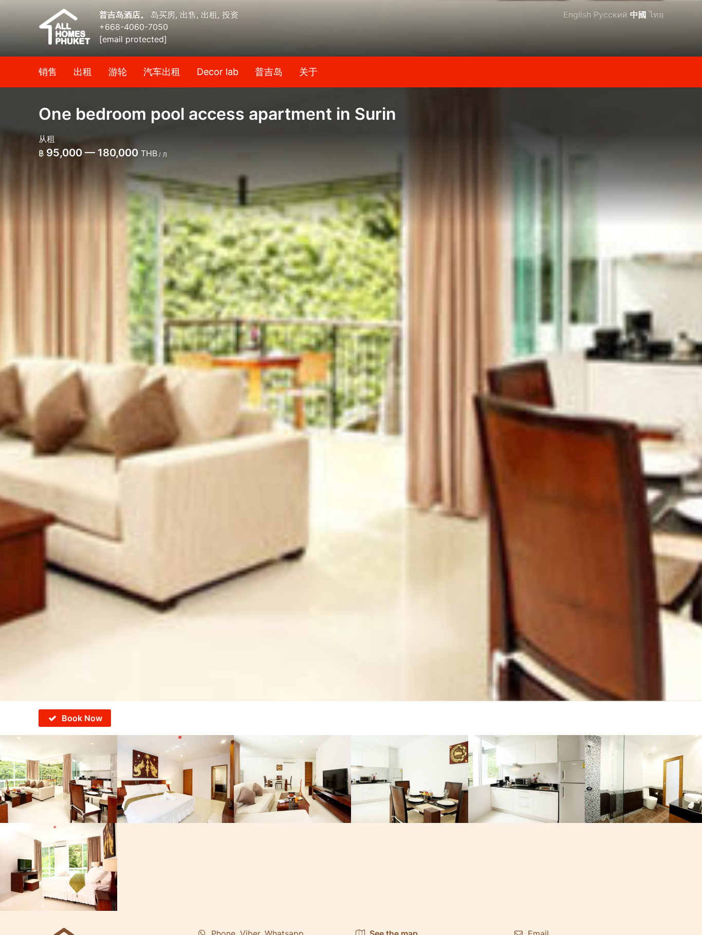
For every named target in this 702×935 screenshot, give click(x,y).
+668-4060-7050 (133, 27)
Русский (610, 14)
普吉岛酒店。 (125, 14)
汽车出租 (161, 71)
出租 (82, 71)
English (577, 14)
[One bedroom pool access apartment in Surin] (351, 350)
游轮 (117, 71)
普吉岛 (269, 71)
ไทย (656, 14)
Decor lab (217, 71)
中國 (638, 14)
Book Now (82, 718)
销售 (48, 71)
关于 (308, 71)
